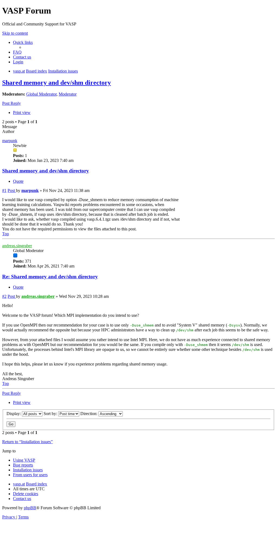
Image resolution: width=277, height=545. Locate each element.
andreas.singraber (17, 245)
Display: (14, 413)
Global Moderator (41, 94)
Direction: (89, 413)
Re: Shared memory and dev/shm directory (50, 276)
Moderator (68, 94)
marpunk (9, 140)
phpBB (30, 507)
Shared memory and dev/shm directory (56, 82)
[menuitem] (17, 52)
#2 (4, 296)
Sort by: (51, 413)
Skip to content (15, 33)
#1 (4, 190)
